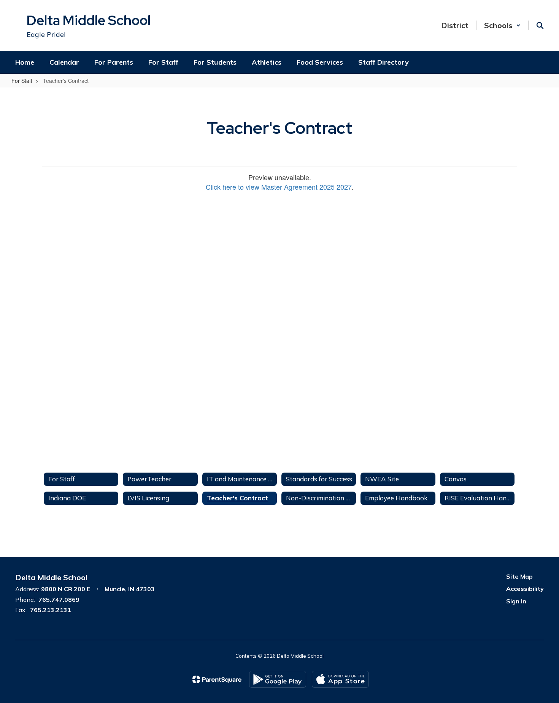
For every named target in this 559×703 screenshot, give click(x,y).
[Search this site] (540, 25)
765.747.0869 (58, 599)
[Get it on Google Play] (277, 679)
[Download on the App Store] (340, 679)
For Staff (21, 80)
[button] (502, 25)
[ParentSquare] (217, 679)
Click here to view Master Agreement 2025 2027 (279, 187)
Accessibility (525, 588)
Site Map (519, 576)
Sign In (516, 601)
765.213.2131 (50, 610)
